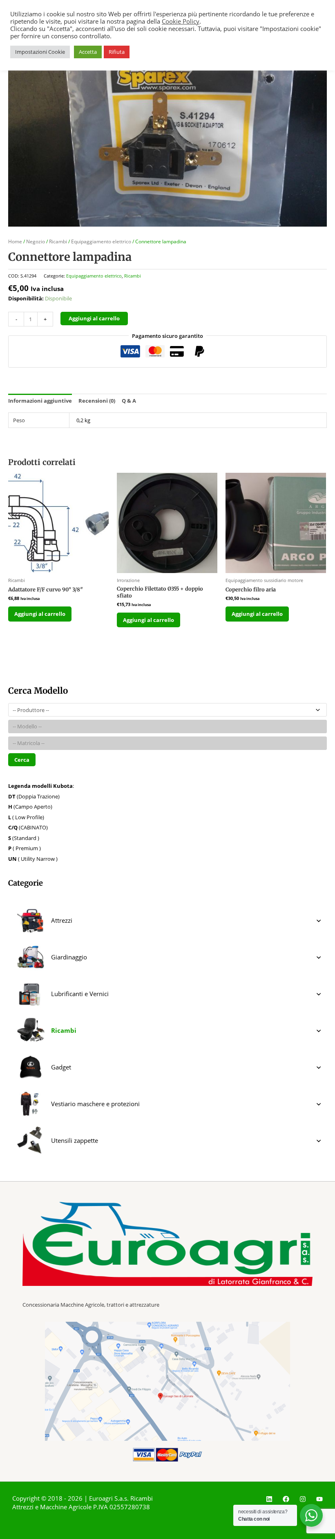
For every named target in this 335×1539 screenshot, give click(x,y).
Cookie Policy (180, 21)
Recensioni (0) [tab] (96, 400)
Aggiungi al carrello (94, 318)
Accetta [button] (88, 51)
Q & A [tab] (129, 400)
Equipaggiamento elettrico (101, 241)
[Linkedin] (269, 1499)
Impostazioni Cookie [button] (40, 51)
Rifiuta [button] (117, 51)
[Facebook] (286, 1499)
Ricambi (58, 241)
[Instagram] (302, 1499)
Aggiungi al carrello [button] (39, 613)
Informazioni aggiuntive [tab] (40, 400)
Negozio (35, 241)
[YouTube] (319, 1499)
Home (15, 241)
